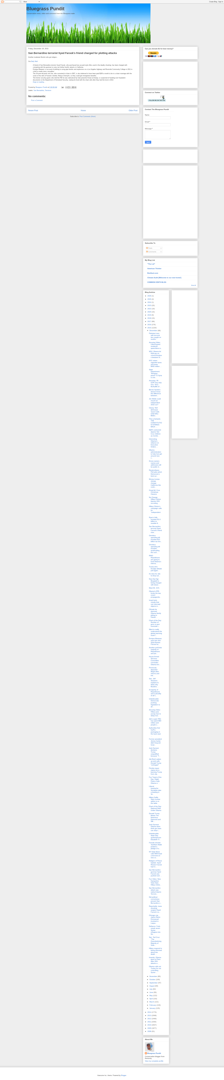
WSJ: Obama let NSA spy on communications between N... (155, 354)
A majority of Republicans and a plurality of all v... (155, 692)
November (153, 976)
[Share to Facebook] (73, 87)
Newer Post (33, 110)
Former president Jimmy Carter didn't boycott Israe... (155, 742)
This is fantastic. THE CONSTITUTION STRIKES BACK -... (155, 423)
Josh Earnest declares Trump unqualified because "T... (154, 752)
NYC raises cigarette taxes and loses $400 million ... (155, 363)
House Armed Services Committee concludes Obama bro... (155, 660)
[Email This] (66, 87)
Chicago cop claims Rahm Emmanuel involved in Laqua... (154, 919)
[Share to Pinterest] (75, 87)
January (152, 1008)
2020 (149, 312)
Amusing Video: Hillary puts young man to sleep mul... (155, 713)
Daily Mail (34, 61)
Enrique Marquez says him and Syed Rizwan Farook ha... (155, 641)
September (153, 983)
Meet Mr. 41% (154, 588)
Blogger (123, 1075)
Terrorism (48, 90)
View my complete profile (154, 1061)
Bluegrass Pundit (45, 8)
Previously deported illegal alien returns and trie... (154, 671)
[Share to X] (71, 87)
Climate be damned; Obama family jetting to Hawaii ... (155, 613)
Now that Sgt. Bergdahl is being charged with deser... (155, 582)
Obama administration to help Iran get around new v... (155, 454)
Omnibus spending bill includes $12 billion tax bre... (155, 538)
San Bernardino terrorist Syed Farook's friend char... (155, 529)
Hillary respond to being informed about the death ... (155, 951)
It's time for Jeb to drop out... (154, 575)
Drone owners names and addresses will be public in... (155, 464)
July (151, 989)
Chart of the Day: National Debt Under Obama (155, 808)
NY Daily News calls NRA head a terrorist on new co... (155, 855)
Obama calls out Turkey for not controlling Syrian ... (155, 969)
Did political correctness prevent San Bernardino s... (155, 900)
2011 (149, 1022)
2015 (149, 328)
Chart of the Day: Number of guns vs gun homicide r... (155, 623)
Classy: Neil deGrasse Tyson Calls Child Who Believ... (154, 412)
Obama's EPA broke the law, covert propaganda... (155, 594)
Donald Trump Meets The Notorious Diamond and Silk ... (155, 817)
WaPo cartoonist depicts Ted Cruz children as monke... (155, 433)
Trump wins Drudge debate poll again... (155, 569)
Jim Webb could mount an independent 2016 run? (155, 402)
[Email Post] (62, 87)
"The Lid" (151, 264)
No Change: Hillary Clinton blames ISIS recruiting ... (155, 500)
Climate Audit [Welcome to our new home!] (164, 278)
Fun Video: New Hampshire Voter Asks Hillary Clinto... (155, 882)
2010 (149, 1025)
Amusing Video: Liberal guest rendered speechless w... (155, 345)
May (151, 995)
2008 (149, 1031)
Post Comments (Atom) (88, 116)
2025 (149, 299)
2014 (149, 1012)
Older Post (133, 110)
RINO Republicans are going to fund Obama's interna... (155, 559)
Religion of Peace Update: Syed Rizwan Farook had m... (155, 864)
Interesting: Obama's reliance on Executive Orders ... (154, 443)
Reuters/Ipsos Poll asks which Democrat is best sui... (155, 473)
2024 (149, 302)
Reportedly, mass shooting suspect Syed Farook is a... (155, 909)
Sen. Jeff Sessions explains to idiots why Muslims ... (154, 682)
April (151, 999)
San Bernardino (39, 90)
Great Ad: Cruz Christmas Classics (154, 492)
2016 (149, 324)
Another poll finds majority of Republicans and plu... (155, 650)
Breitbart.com (152, 273)
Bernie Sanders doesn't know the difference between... (155, 392)
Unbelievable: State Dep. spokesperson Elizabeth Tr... (155, 836)
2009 (149, 1028)
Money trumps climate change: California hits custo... (155, 483)
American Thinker (154, 268)
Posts (150, 248)
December (153, 330)
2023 (149, 305)
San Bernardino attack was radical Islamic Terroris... (155, 891)
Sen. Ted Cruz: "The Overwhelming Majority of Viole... (155, 941)
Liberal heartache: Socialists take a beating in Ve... (155, 790)
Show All (193, 285)
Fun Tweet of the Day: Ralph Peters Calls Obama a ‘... (155, 780)
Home (83, 110)
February (153, 1005)
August (152, 986)
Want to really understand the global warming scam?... (155, 632)
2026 (149, 296)
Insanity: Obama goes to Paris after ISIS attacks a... (155, 960)
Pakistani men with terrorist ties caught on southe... (155, 336)
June (151, 992)
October (152, 979)
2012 (149, 1019)
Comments (152, 252)
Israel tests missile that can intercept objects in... (154, 603)
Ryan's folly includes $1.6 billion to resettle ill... (155, 520)
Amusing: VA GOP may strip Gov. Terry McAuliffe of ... (155, 383)
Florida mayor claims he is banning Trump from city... (155, 771)
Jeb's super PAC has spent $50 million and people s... (155, 722)
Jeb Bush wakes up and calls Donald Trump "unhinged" (155, 762)
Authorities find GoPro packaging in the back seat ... (155, 732)
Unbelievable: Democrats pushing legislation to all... (154, 703)
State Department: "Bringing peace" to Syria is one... (155, 373)
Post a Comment (37, 100)
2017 (149, 321)
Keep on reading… (39, 82)
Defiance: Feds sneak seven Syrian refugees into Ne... (154, 930)
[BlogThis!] (69, 87)
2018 (149, 318)
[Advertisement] (156, 74)
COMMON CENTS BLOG (156, 282)
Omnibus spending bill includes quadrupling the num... (154, 548)
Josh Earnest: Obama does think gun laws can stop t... (155, 827)
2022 (149, 309)
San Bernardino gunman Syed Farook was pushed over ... (155, 873)
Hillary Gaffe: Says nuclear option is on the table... (154, 800)
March (152, 1002)
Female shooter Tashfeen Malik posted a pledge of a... (155, 845)
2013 (149, 1015)
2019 (149, 315)
